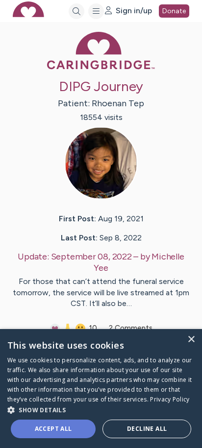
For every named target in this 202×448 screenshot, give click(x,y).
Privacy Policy (169, 399)
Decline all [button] (147, 428)
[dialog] (101, 388)
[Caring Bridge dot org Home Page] (101, 67)
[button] (101, 409)
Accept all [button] (53, 428)
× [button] (191, 339)
